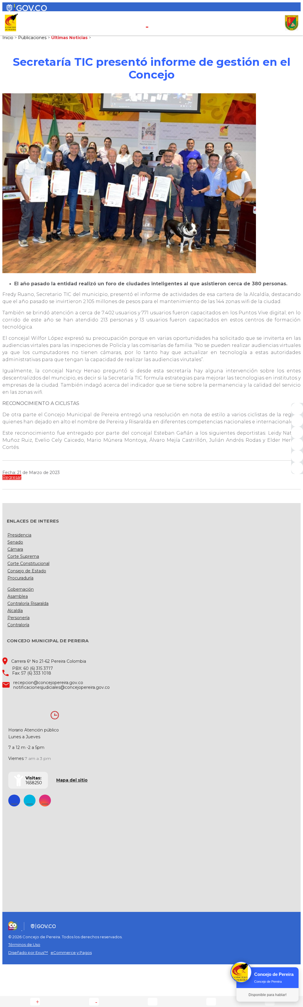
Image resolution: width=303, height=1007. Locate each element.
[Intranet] (297, 468)
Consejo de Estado (26, 571)
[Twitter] (297, 421)
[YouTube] (297, 432)
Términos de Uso (24, 944)
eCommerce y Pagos (71, 952)
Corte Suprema (23, 556)
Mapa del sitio (72, 780)
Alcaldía (15, 610)
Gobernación (20, 589)
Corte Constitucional (28, 563)
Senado (15, 542)
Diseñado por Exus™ (28, 952)
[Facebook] (297, 409)
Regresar (11, 477)
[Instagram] (297, 444)
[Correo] (297, 456)
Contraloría (18, 624)
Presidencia (19, 535)
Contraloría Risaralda (28, 603)
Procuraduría (20, 578)
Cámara (15, 549)
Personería (18, 617)
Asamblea (17, 596)
